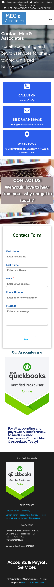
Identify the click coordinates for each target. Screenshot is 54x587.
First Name (13, 251)
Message (11, 305)
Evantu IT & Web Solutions (32, 583)
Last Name (13, 264)
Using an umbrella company (18, 511)
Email (10, 278)
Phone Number (14, 292)
